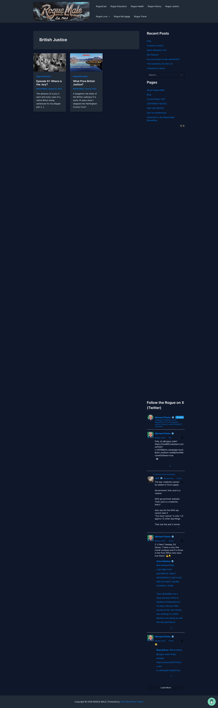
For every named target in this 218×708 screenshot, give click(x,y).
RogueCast (101, 6)
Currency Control (155, 45)
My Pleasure (152, 54)
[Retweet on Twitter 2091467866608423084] (161, 466)
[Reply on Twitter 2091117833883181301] (156, 528)
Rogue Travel (140, 16)
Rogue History (154, 6)
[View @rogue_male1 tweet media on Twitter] (157, 458)
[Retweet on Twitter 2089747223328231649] (161, 628)
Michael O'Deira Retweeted (165, 474)
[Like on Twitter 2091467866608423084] (166, 466)
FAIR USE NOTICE (155, 108)
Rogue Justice (172, 6)
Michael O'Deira (163, 433)
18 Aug (171, 541)
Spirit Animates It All (156, 50)
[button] (108, 16)
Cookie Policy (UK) (156, 99)
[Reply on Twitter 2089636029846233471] (156, 676)
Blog (149, 94)
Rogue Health (137, 6)
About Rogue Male (156, 90)
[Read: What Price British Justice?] (86, 62)
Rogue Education (119, 6)
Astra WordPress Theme (131, 701)
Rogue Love (101, 16)
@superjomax (168, 478)
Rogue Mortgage (122, 16)
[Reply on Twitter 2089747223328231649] (156, 628)
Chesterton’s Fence (156, 68)
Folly (149, 41)
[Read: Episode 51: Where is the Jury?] (49, 62)
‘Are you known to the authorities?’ (163, 59)
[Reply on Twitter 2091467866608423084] (156, 466)
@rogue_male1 (160, 438)
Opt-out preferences (156, 112)
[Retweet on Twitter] (154, 474)
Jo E (157, 478)
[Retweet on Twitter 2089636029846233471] (161, 676)
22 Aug (179, 478)
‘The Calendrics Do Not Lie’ (160, 63)
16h (170, 438)
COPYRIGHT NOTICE (157, 103)
